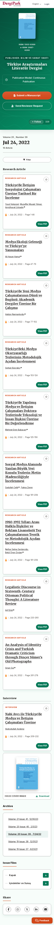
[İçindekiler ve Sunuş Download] (46, 883)
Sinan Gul (9, 668)
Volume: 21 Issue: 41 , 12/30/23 (23, 819)
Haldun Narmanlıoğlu (14, 314)
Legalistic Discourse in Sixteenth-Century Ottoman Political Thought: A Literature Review (23, 595)
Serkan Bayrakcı (12, 368)
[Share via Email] (45, 909)
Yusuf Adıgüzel (12, 204)
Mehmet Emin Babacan (15, 430)
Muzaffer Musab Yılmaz (31, 204)
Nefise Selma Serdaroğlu (16, 549)
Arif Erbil (9, 610)
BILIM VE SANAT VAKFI (35, 58)
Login (46, 4)
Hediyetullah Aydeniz (14, 729)
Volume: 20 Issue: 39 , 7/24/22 (24, 834)
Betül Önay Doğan (13, 552)
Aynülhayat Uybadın (14, 207)
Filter (28, 160)
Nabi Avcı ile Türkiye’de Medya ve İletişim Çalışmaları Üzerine (23, 718)
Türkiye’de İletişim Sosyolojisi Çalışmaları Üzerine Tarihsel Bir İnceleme (23, 191)
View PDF (42, 224)
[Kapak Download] (46, 875)
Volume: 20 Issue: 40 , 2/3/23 (22, 826)
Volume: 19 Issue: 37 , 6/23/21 (22, 849)
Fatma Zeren (27, 487)
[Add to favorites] (46, 179)
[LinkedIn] (36, 909)
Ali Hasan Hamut (12, 256)
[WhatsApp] (17, 909)
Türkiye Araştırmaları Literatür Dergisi (27, 66)
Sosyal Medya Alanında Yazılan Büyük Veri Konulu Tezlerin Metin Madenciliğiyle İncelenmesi (23, 473)
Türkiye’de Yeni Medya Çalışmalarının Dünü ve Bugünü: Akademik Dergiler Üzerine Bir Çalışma (23, 299)
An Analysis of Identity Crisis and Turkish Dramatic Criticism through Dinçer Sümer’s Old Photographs (23, 653)
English (36, 4)
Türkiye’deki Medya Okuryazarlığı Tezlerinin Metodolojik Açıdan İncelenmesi (23, 355)
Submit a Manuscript (28, 95)
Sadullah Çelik (11, 487)
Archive (8, 806)
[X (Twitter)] (27, 909)
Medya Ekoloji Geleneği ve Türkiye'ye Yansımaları (23, 246)
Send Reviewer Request (29, 105)
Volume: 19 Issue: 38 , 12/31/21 (23, 841)
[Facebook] (8, 909)
